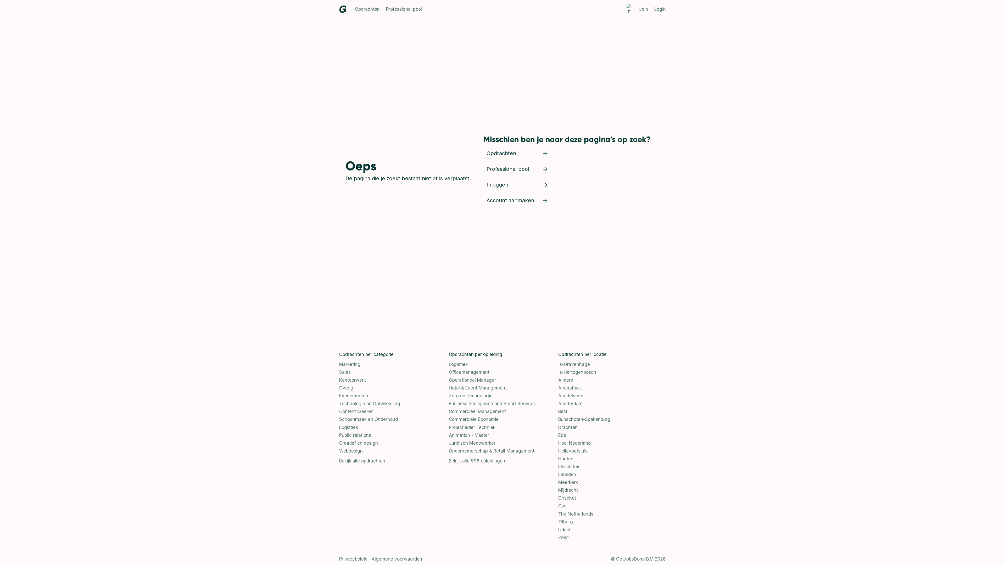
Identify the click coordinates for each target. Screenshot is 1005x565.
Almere (565, 380)
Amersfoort (570, 388)
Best (562, 411)
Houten (565, 458)
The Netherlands (575, 514)
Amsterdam (570, 403)
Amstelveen (570, 395)
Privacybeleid (353, 559)
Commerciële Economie (474, 419)
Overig (346, 388)
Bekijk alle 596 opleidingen (477, 461)
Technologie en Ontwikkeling (369, 403)
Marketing (349, 364)
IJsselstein (569, 466)
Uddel (564, 529)
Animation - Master (469, 435)
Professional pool (404, 9)
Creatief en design (358, 443)
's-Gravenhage (574, 364)
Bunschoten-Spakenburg (584, 419)
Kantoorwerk (352, 380)
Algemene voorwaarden (397, 559)
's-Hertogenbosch (577, 372)
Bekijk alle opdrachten (362, 461)
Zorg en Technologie (471, 395)
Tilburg (565, 521)
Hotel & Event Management (478, 388)
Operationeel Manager (472, 380)
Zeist (563, 537)
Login (660, 9)
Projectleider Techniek (472, 427)
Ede (562, 435)
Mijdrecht (568, 490)
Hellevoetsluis (573, 451)
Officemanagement (469, 372)
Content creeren (356, 411)
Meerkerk (568, 482)
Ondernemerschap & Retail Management (491, 451)
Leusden (567, 474)
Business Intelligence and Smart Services (492, 403)
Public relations (355, 435)
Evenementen (353, 395)
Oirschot (567, 498)
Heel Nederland (574, 443)
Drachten (568, 427)
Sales (345, 372)
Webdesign (351, 451)
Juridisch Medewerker (472, 443)
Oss (562, 505)
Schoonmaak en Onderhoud (368, 419)
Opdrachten (367, 9)
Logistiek (348, 427)
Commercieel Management (477, 411)
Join (643, 9)
